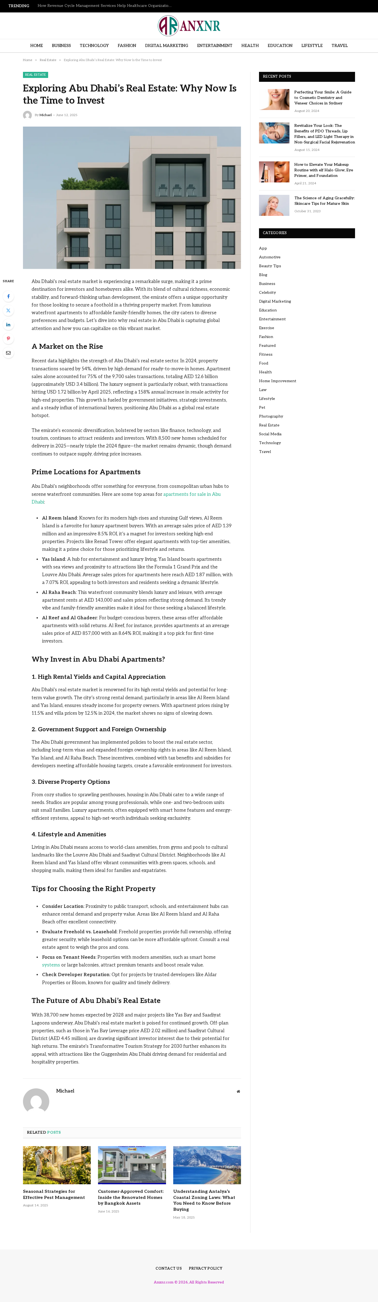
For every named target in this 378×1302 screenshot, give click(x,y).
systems (51, 965)
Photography (271, 416)
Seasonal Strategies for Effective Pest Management (54, 1194)
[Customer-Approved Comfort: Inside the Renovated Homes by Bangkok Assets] (132, 1165)
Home (36, 45)
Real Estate (35, 75)
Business (61, 45)
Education (280, 45)
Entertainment (214, 45)
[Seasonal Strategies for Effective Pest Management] (57, 1165)
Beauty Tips (270, 266)
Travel (340, 45)
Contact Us (169, 1268)
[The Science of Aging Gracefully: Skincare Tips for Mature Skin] (274, 205)
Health (250, 45)
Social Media (270, 434)
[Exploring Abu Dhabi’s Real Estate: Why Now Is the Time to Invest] (132, 198)
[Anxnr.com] (189, 25)
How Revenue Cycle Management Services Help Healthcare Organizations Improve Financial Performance (107, 6)
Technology (94, 45)
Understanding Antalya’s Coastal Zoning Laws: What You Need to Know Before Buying (204, 1200)
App (263, 248)
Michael (46, 115)
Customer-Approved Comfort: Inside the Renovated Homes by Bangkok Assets (131, 1197)
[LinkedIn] (8, 324)
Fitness (266, 354)
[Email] (8, 352)
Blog (263, 275)
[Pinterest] (8, 338)
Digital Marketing (166, 45)
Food (263, 363)
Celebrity (267, 292)
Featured (267, 345)
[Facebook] (8, 296)
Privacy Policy (205, 1268)
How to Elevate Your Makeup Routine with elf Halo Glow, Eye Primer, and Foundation (323, 170)
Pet (262, 407)
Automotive (270, 257)
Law (262, 389)
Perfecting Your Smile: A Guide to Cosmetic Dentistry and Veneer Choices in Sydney (322, 98)
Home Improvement (277, 381)
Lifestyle (312, 45)
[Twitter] (8, 310)
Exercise (266, 328)
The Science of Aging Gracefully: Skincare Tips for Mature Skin (324, 201)
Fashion (127, 45)
